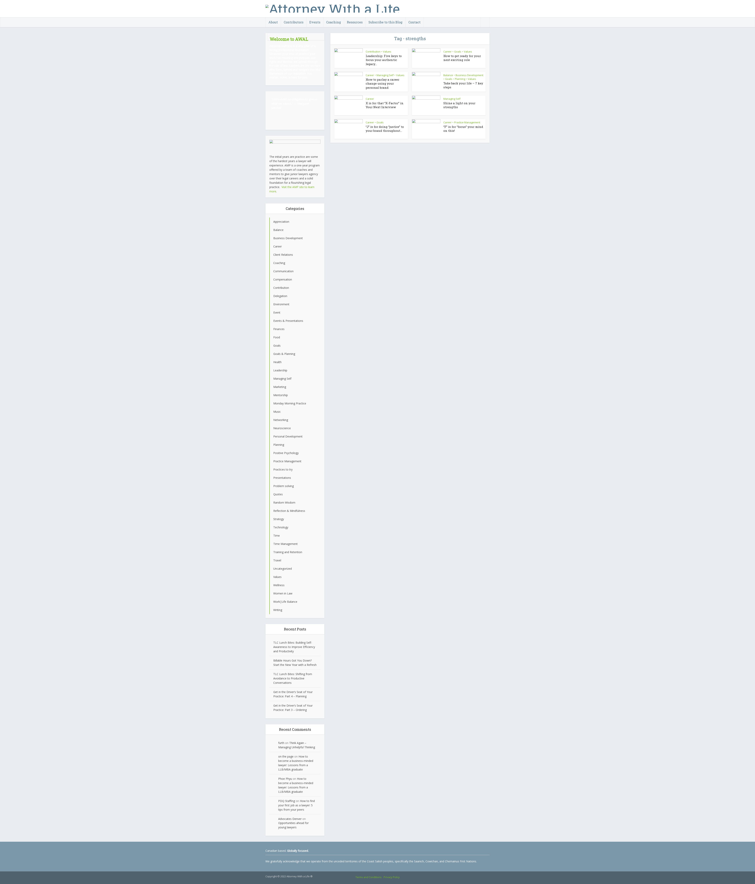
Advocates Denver (290, 819)
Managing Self (385, 75)
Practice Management (467, 122)
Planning (460, 79)
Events (314, 22)
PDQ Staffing (286, 801)
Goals (457, 51)
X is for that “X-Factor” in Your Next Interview (384, 105)
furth (281, 743)
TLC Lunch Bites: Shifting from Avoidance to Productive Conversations (292, 678)
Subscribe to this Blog (385, 22)
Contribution (373, 51)
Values (387, 51)
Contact (414, 22)
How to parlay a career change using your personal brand (382, 84)
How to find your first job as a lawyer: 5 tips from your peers (296, 805)
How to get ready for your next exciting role (462, 58)
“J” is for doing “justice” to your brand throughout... (385, 129)
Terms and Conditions (368, 877)
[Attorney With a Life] (332, 8)
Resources (355, 22)
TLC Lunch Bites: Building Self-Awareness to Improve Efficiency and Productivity (294, 647)
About (273, 22)
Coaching (333, 22)
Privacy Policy (392, 877)
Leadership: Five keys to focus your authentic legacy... (384, 60)
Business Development (469, 75)
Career (447, 51)
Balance (448, 75)
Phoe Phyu (285, 779)
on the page (286, 756)
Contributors (293, 22)
